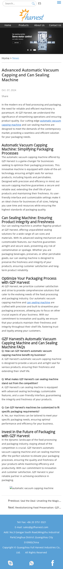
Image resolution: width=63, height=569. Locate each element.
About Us (39, 25)
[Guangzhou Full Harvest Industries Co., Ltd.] (31, 11)
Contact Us (55, 25)
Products (24, 25)
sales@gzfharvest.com (35, 527)
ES (39, 3)
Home (8, 25)
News (15, 58)
